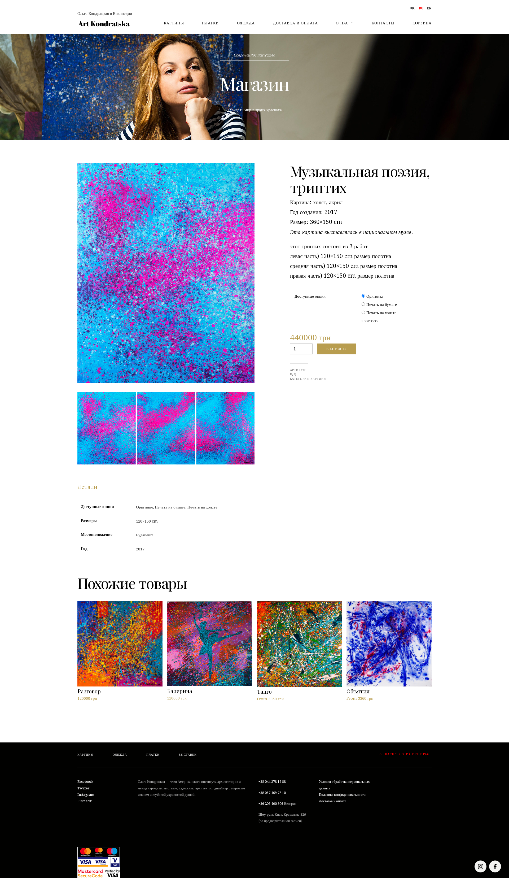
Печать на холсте (381, 312)
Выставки (188, 755)
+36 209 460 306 (270, 804)
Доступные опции (310, 296)
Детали (87, 486)
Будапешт (144, 535)
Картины (174, 23)
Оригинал (374, 296)
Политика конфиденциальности (342, 795)
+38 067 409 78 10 (272, 793)
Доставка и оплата (295, 23)
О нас (342, 23)
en (429, 8)
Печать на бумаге (381, 304)
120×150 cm (147, 521)
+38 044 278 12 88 (272, 782)
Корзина (422, 23)
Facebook (85, 782)
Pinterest (84, 801)
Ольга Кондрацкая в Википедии (104, 13)
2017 (140, 549)
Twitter (83, 788)
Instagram (85, 795)
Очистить (370, 321)
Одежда (246, 23)
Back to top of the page (408, 754)
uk (412, 8)
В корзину (336, 349)
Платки (210, 23)
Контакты (383, 23)
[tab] (87, 487)
